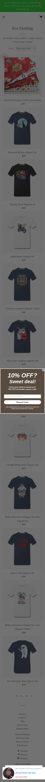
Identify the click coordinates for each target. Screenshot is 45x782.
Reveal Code (22, 402)
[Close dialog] (43, 370)
